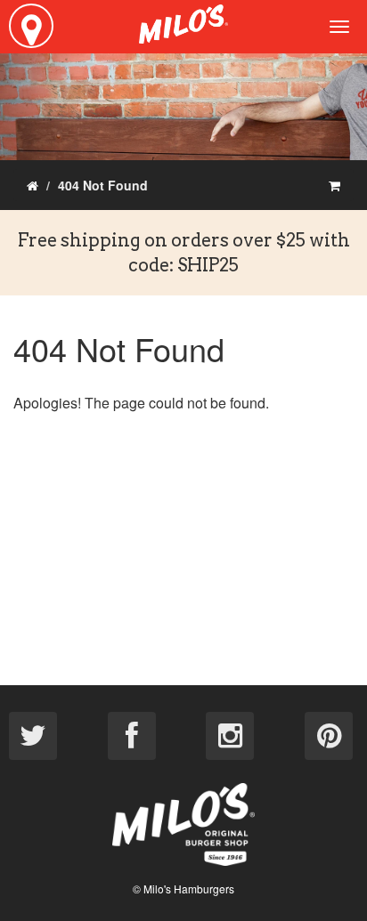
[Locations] (31, 26)
